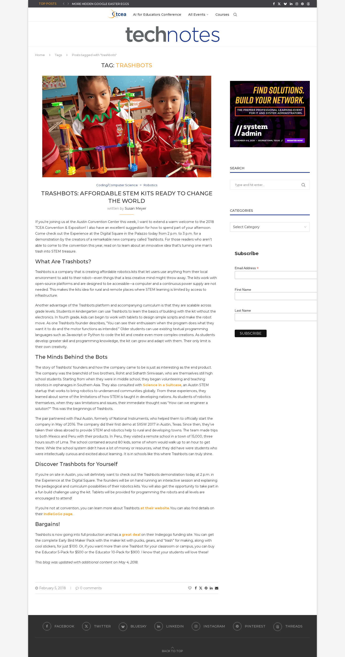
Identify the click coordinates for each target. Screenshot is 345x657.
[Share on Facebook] (196, 588)
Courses (222, 14)
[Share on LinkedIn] (211, 588)
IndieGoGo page (58, 514)
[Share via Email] (216, 588)
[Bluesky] (285, 4)
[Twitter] (279, 4)
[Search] (235, 14)
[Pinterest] (302, 4)
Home (40, 55)
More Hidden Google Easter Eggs (100, 4)
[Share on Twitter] (200, 588)
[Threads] (308, 4)
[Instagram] (296, 4)
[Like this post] (190, 588)
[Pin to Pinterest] (206, 588)
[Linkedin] (291, 4)
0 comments (91, 588)
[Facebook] (274, 4)
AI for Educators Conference (157, 14)
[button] (63, 4)
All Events (196, 14)
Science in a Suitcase (162, 385)
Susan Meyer (135, 208)
